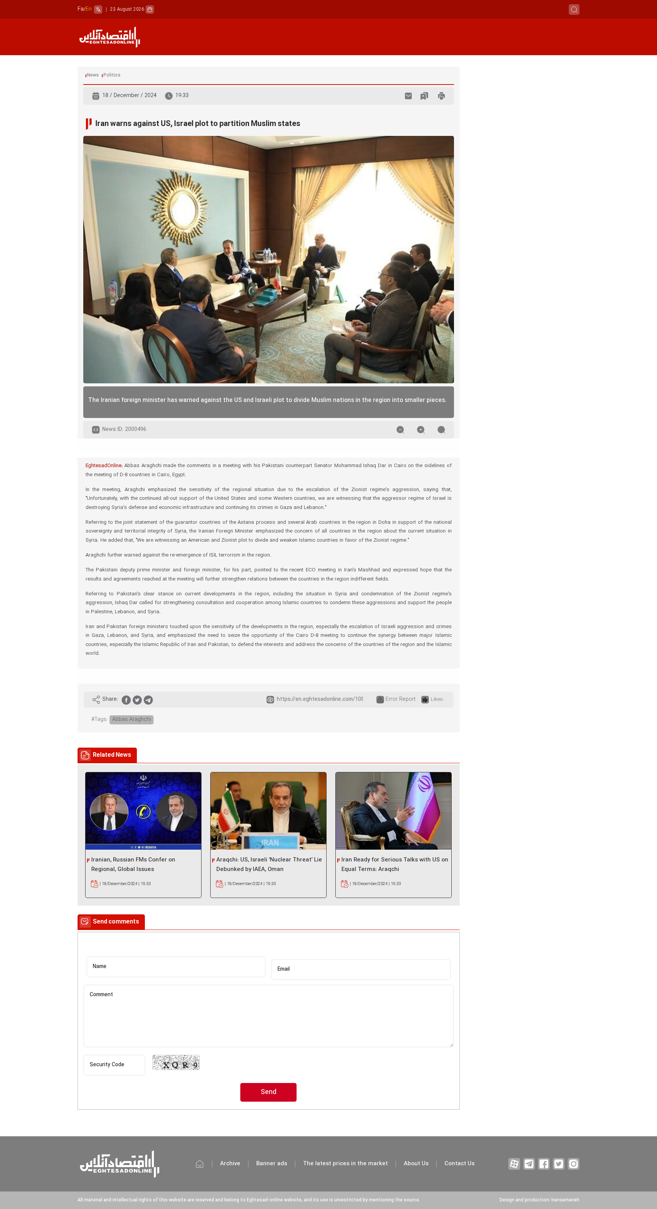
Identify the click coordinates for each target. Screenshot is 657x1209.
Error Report (401, 699)
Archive (230, 1164)
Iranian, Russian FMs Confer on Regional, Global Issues (133, 865)
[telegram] (148, 700)
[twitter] (137, 700)
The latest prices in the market (345, 1164)
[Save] (424, 95)
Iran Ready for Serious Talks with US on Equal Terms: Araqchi (394, 865)
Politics (112, 75)
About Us (416, 1164)
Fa (81, 9)
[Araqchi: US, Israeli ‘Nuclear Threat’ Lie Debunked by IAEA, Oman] (268, 811)
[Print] (441, 95)
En (89, 9)
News (93, 75)
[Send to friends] (408, 96)
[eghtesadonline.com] (109, 37)
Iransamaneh (565, 1200)
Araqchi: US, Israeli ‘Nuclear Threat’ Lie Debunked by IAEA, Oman (269, 865)
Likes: (437, 699)
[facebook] (126, 700)
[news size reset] (441, 429)
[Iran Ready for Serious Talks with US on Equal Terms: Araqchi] (393, 811)
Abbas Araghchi (131, 720)
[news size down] (400, 429)
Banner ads (271, 1164)
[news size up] (420, 429)
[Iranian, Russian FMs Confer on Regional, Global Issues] (143, 811)
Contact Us (459, 1164)
